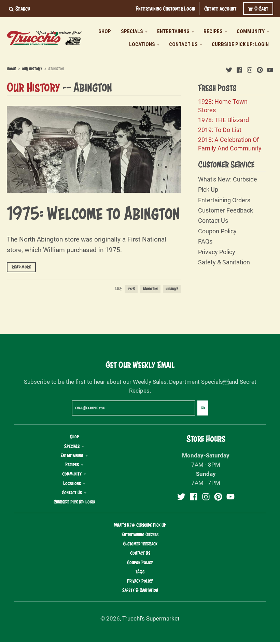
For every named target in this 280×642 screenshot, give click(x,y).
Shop (74, 436)
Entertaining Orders (224, 200)
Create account (220, 8)
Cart (261, 8)
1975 (131, 288)
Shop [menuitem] (104, 31)
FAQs (205, 241)
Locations (72, 483)
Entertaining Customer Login (165, 8)
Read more (21, 267)
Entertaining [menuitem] (173, 31)
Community (72, 473)
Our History (32, 69)
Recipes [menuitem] (213, 31)
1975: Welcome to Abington (93, 213)
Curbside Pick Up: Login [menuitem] (240, 44)
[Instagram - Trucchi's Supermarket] (250, 68)
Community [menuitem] (251, 31)
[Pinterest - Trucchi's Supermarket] (260, 68)
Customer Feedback (225, 210)
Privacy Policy (216, 252)
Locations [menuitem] (142, 44)
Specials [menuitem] (132, 31)
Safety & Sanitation (224, 262)
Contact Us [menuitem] (183, 44)
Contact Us (213, 220)
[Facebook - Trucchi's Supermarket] (239, 68)
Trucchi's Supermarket (151, 618)
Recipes (72, 464)
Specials (72, 446)
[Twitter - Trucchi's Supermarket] (229, 68)
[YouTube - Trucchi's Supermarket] (270, 68)
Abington (150, 288)
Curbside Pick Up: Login (74, 501)
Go (203, 408)
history (172, 288)
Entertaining (71, 455)
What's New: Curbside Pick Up (140, 525)
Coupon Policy (217, 231)
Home (11, 69)
